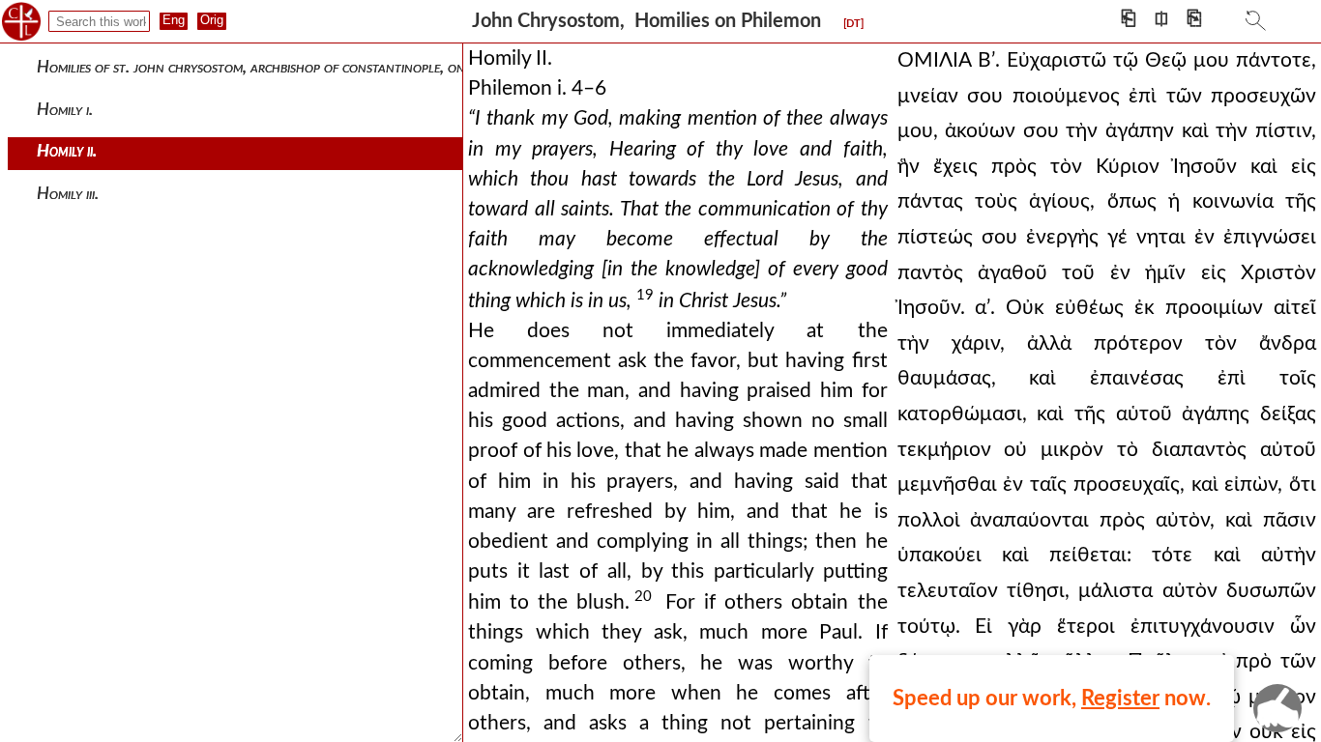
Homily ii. (67, 151)
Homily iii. (68, 194)
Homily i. (65, 109)
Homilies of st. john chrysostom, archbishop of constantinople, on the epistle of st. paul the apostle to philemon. (400, 67)
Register (1120, 698)
